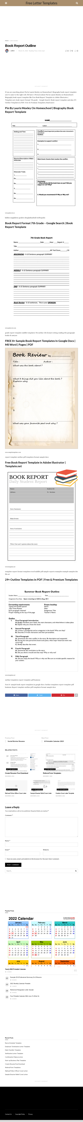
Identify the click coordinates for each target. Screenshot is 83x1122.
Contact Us (8, 1114)
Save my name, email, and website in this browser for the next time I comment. (33, 859)
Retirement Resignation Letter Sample (22, 990)
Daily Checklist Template (13, 1050)
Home (7, 40)
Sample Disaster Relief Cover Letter (41, 793)
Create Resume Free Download (16, 773)
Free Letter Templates (41, 3)
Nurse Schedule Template (13, 1043)
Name (7, 841)
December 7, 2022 (47, 776)
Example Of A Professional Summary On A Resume (26, 977)
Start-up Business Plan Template (15, 1060)
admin (13, 51)
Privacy (30, 1114)
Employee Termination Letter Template (17, 1046)
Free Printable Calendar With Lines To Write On (24, 996)
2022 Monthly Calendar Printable (20, 983)
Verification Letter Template (14, 1053)
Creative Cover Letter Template (65, 793)
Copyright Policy (20, 1114)
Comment (9, 815)
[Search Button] (76, 871)
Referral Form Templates (52, 773)
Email (7, 850)
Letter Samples (14, 40)
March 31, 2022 (23, 51)
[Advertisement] (41, 23)
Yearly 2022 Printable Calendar (15, 969)
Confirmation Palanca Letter (14, 1057)
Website (46, 850)
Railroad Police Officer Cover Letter (15, 793)
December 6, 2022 (9, 776)
